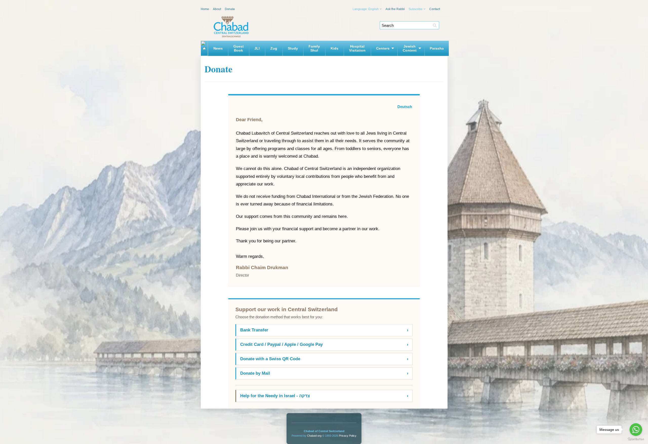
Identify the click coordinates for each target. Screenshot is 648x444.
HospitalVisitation (357, 48)
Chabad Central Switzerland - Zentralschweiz (231, 26)
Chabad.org (314, 435)
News (218, 48)
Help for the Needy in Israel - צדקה (324, 395)
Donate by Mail (324, 373)
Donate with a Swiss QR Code (324, 358)
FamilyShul (314, 48)
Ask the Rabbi (395, 9)
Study (293, 48)
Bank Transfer (324, 330)
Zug (273, 48)
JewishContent (410, 48)
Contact (434, 9)
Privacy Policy (347, 435)
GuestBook (238, 48)
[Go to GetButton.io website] (636, 439)
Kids (334, 48)
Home (205, 9)
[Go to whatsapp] (636, 429)
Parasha (437, 48)
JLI (257, 48)
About (217, 9)
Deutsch (404, 106)
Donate (230, 9)
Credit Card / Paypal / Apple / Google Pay (324, 344)
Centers (383, 48)
